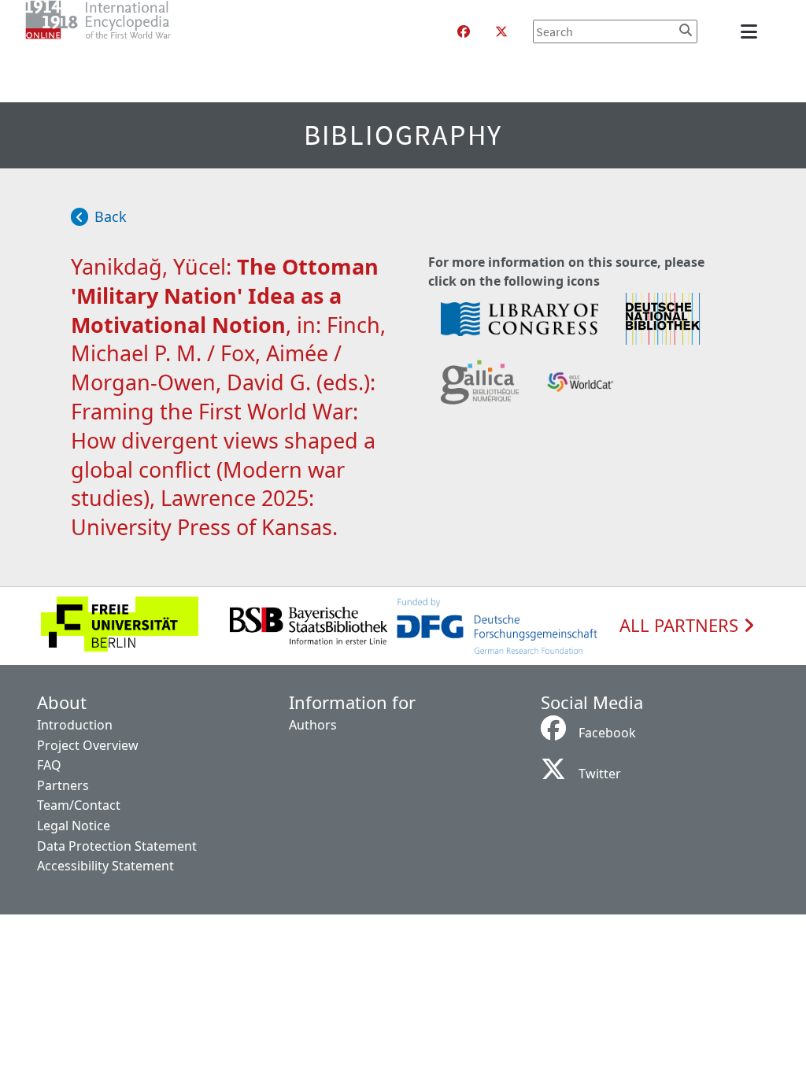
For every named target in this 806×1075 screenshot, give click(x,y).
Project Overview (88, 745)
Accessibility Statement (105, 865)
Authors (313, 724)
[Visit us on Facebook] (463, 31)
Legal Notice (73, 825)
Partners (63, 785)
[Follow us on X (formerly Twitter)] (501, 31)
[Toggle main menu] (752, 31)
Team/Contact (78, 805)
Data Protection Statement (117, 846)
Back (110, 216)
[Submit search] (685, 30)
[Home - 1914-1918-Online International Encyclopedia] (129, 31)
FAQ (49, 765)
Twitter (600, 773)
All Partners (681, 625)
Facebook (607, 732)
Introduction (75, 724)
